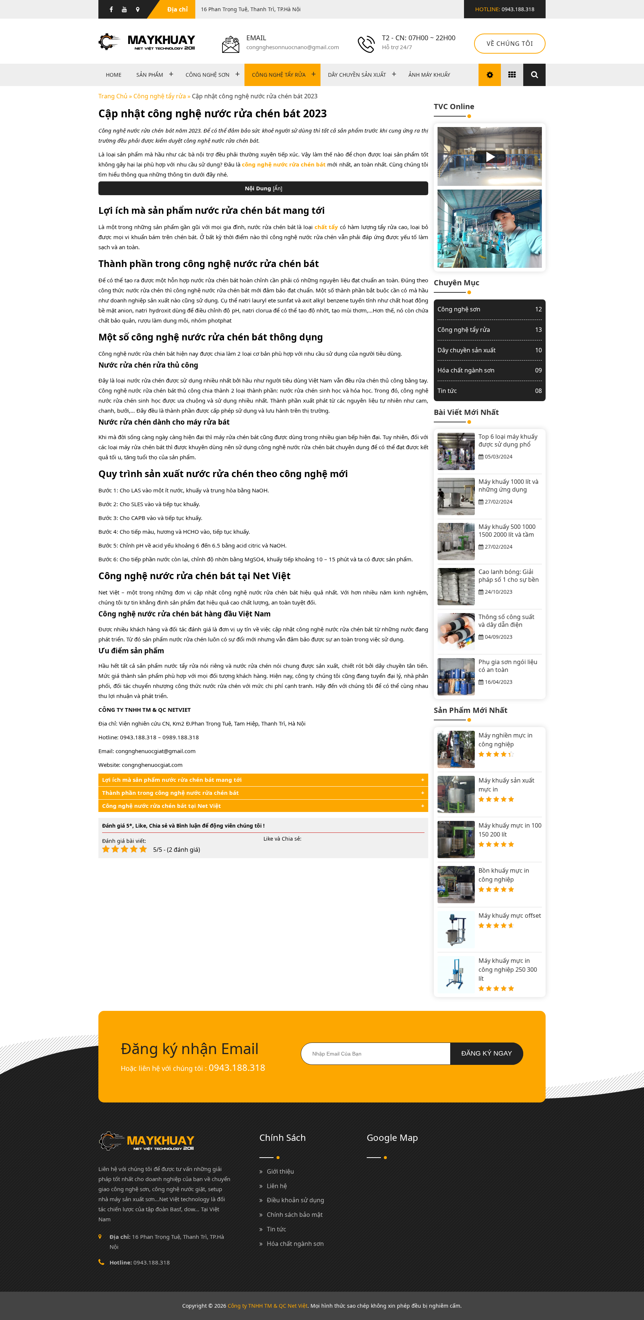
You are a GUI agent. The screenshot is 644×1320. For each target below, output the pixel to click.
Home (113, 74)
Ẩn (277, 188)
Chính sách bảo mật (295, 1214)
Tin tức (490, 391)
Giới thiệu (280, 1171)
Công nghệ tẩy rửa (279, 74)
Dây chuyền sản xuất (357, 74)
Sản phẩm (149, 74)
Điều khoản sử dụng (295, 1200)
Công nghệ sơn (208, 74)
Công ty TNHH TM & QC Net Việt (267, 1305)
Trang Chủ (112, 96)
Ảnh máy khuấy (429, 74)
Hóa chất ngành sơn (490, 370)
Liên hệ (277, 1186)
